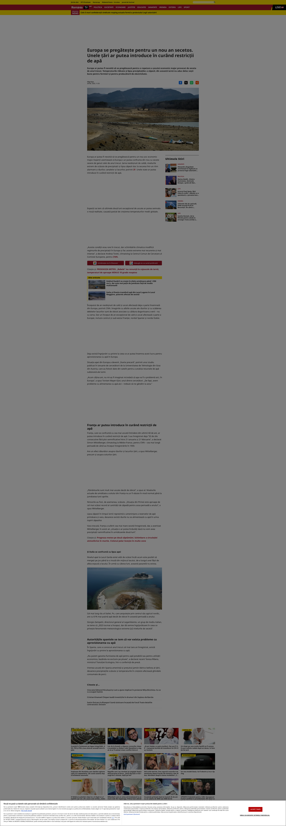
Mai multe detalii (26, 810)
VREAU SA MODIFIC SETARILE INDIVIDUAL (255, 815)
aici (113, 818)
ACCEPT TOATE (255, 809)
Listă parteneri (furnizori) (132, 814)
